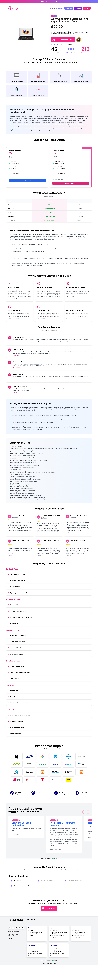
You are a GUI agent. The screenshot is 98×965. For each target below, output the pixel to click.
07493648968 (33, 938)
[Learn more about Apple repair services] (16, 756)
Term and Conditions (13, 934)
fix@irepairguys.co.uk (34, 937)
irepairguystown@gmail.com (36, 953)
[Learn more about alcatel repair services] (55, 772)
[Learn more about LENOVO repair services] (29, 772)
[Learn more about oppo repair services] (42, 764)
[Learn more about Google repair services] (42, 756)
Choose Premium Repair (71, 183)
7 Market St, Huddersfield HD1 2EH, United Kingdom (36, 950)
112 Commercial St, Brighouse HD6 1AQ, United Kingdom (59, 933)
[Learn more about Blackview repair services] (55, 780)
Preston (74, 928)
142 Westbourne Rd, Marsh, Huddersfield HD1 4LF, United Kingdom (36, 934)
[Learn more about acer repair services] (16, 764)
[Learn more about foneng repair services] (68, 780)
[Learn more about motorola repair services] (16, 772)
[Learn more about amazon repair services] (29, 764)
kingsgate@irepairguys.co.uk (58, 953)
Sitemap (10, 938)
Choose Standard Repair (27, 180)
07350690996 (77, 937)
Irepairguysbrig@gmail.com (58, 935)
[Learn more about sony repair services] (68, 772)
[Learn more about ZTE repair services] (81, 764)
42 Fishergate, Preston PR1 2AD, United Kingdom (81, 933)
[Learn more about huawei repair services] (29, 780)
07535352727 (33, 955)
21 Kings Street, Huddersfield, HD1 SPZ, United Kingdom (59, 950)
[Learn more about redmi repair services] (42, 772)
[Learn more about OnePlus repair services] (42, 780)
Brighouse (53, 928)
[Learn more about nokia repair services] (55, 764)
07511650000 (55, 955)
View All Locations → (31, 922)
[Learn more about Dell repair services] (68, 756)
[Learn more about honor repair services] (68, 764)
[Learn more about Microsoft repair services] (81, 756)
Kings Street (53, 945)
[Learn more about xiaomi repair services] (81, 772)
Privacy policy (11, 935)
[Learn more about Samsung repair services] (29, 756)
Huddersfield (31, 945)
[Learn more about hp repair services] (55, 756)
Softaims (53, 963)
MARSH (30, 928)
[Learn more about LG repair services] (16, 780)
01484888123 (55, 937)
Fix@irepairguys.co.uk (79, 935)
